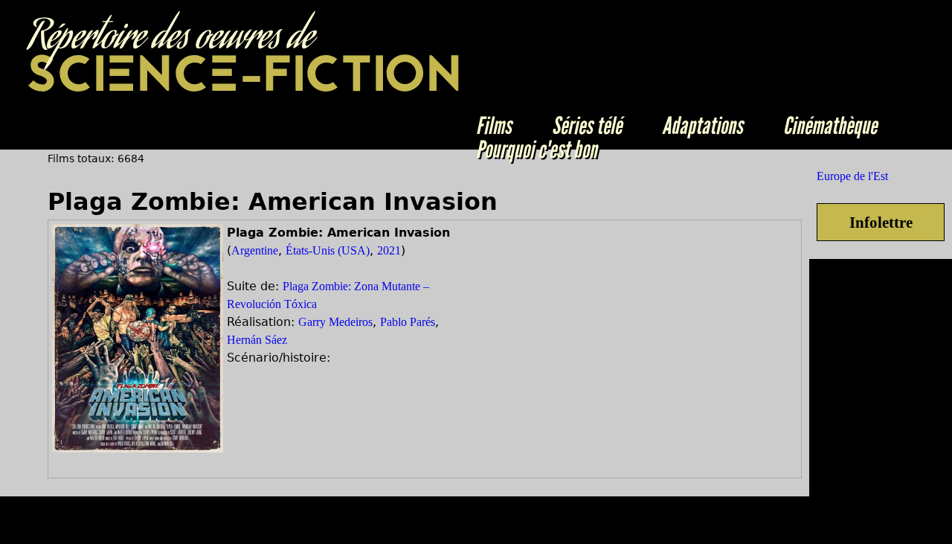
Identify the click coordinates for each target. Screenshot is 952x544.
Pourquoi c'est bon (536, 149)
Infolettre (881, 222)
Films (494, 126)
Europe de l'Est (852, 176)
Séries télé (587, 126)
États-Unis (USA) (328, 250)
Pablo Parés (407, 322)
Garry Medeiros (335, 322)
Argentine (254, 250)
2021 (389, 250)
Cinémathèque (830, 126)
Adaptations (702, 126)
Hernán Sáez (257, 339)
